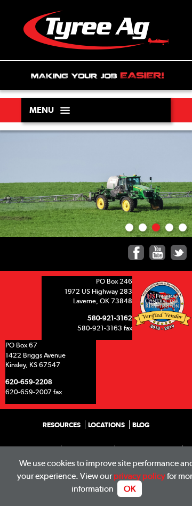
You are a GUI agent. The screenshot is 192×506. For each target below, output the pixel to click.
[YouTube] (157, 252)
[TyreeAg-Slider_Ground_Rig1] (156, 227)
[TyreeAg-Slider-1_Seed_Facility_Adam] (169, 227)
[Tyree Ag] (96, 36)
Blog (141, 424)
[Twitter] (179, 252)
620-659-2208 (28, 381)
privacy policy (139, 476)
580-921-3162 (109, 317)
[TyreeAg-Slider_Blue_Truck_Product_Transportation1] (183, 227)
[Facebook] (136, 252)
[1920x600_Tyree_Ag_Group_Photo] (129, 227)
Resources (62, 424)
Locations (106, 424)
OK (129, 489)
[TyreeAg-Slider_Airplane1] (143, 227)
